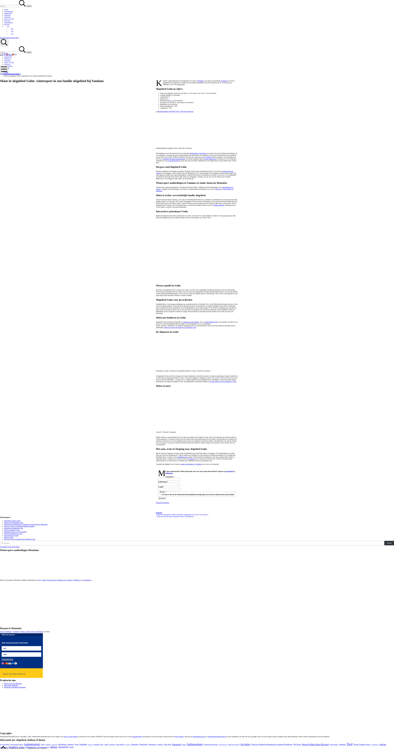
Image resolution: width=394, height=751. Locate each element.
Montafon (201, 81)
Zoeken (389, 543)
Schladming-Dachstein (211, 744)
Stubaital (342, 744)
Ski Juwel (297, 744)
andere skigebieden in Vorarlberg (191, 464)
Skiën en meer (8, 537)
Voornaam (169, 477)
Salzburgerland (195, 744)
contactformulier (137, 736)
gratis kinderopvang (211, 322)
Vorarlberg (224, 81)
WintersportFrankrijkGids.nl (217, 736)
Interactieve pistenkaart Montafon (15, 687)
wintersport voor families (191, 322)
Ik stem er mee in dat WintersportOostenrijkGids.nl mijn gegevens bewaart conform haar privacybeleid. (198, 494)
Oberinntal (143, 744)
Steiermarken (334, 744)
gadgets (48, 744)
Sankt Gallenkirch (210, 159)
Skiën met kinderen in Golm (13, 534)
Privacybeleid (179, 736)
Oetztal (160, 744)
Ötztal (71, 747)
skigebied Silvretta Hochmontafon (174, 159)
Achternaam (163, 482)
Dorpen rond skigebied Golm (13, 522)
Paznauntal (176, 744)
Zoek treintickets (7, 659)
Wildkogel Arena (30, 747)
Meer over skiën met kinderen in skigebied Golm (180, 327)
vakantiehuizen (375, 744)
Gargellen (208, 157)
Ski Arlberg (245, 744)
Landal (43, 580)
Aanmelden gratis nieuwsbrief (9, 547)
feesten (43, 744)
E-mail (161, 487)
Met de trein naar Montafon (13, 683)
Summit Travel (51, 580)
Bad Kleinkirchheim (16, 744)
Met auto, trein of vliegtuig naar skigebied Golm (19, 539)
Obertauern (152, 744)
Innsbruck (191, 459)
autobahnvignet (183, 457)
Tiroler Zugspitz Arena (361, 744)
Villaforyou (77, 580)
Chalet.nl (70, 580)
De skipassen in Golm (11, 535)
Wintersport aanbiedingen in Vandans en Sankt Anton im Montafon (26, 524)
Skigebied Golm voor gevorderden (15, 532)
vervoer (382, 744)
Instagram (169, 473)
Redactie (159, 513)
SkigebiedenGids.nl (199, 736)
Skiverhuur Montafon (11, 685)
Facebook (229, 471)
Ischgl (77, 744)
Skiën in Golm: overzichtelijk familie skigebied (19, 526)
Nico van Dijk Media (70, 736)
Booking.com (61, 580)
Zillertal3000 (63, 747)
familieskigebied (218, 205)
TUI (39, 580)
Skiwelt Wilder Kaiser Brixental (315, 744)
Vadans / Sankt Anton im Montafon (31, 631)
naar (5, 654)
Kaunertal (90, 744)
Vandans (217, 189)
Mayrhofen (127, 744)
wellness (22, 747)
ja (167, 99)
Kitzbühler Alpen (98, 744)
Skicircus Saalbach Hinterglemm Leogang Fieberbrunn (271, 744)
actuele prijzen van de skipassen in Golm (223, 381)
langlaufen (112, 744)
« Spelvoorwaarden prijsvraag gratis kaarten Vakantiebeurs (175, 516)
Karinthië (83, 744)
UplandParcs (87, 580)
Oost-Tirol (167, 744)
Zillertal (53, 747)
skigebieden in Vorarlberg (198, 153)
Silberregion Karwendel (233, 744)
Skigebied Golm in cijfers (12, 521)
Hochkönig (62, 744)
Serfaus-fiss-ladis (223, 744)
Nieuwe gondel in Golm (12, 530)
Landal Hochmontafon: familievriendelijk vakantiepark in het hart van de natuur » (182, 514)
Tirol (350, 744)
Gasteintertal (54, 744)
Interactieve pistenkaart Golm (13, 528)
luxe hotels (120, 744)
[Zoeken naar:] (13, 6)
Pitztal (184, 744)
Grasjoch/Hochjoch (173, 161)
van (4, 648)
